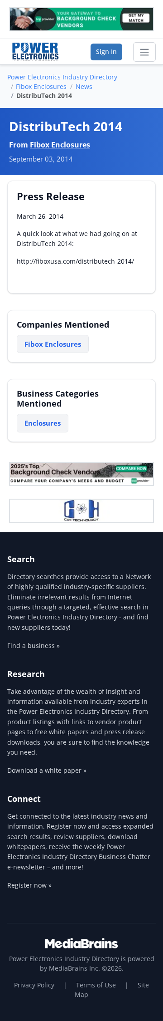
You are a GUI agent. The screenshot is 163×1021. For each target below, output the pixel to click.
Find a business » (33, 645)
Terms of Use (96, 985)
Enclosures (42, 422)
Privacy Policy (34, 985)
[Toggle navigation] (144, 52)
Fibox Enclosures (41, 86)
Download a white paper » (46, 770)
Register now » (29, 885)
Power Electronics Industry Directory (62, 77)
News (84, 86)
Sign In (106, 51)
